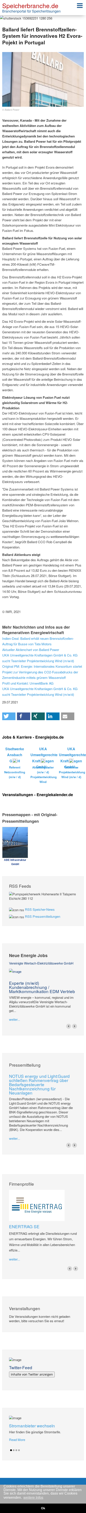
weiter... (14, 1019)
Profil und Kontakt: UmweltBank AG (28, 683)
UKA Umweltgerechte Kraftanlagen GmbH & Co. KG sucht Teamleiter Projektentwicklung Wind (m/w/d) (40, 658)
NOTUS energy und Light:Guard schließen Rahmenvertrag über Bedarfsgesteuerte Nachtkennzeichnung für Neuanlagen (39, 1084)
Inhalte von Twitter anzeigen (32, 1374)
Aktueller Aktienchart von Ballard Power (30, 649)
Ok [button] (43, 1508)
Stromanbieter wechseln (32, 1425)
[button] (8, 716)
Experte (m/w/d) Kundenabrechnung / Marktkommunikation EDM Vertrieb (42, 987)
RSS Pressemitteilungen (42, 916)
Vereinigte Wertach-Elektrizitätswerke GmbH (41, 963)
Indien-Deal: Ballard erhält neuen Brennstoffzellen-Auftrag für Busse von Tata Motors (38, 641)
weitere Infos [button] (33, 1497)
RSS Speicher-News (40, 909)
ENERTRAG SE (24, 1226)
